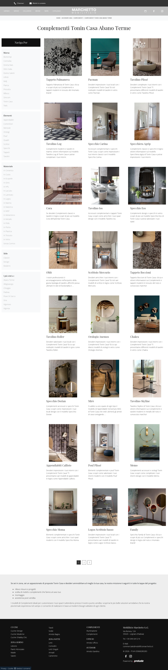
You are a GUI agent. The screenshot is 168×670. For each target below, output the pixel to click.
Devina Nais (8, 65)
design (6, 262)
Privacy (3, 668)
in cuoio (7, 174)
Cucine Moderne (17, 634)
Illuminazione (91, 631)
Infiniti (6, 77)
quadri (6, 140)
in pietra (7, 227)
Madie (13, 652)
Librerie (14, 646)
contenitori (8, 124)
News (46, 11)
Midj (5, 81)
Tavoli (51, 627)
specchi (7, 148)
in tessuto (8, 235)
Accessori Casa (67, 18)
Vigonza (7, 308)
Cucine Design (17, 631)
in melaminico (9, 215)
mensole (7, 128)
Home (58, 18)
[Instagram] (162, 11)
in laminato (8, 195)
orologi (6, 132)
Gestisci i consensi (23, 668)
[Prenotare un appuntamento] (145, 11)
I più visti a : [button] (9, 276)
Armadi (51, 652)
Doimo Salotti (9, 73)
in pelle (7, 223)
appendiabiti (9, 120)
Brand (37, 11)
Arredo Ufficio (92, 642)
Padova (6, 292)
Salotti (13, 656)
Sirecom (7, 97)
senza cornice (9, 243)
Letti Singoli (53, 649)
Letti (50, 642)
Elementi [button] (8, 115)
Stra (5, 300)
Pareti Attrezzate (17, 649)
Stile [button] (6, 253)
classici (7, 257)
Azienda (7, 11)
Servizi (16, 11)
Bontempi (8, 57)
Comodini (52, 646)
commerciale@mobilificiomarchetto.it (138, 646)
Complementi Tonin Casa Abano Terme (98, 18)
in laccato (8, 190)
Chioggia (7, 288)
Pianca (6, 85)
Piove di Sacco (9, 296)
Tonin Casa (8, 101)
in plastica (8, 231)
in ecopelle (8, 178)
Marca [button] (6, 52)
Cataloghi (57, 11)
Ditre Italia (8, 69)
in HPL (6, 186)
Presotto (7, 89)
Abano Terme (9, 280)
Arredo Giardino (92, 651)
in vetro (7, 239)
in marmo (7, 203)
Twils (5, 105)
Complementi (78, 18)
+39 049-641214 (133, 639)
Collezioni (27, 11)
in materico (8, 207)
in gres (7, 182)
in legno (7, 199)
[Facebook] (154, 11)
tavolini (6, 156)
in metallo (8, 219)
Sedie (51, 631)
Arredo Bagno (54, 634)
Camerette (53, 656)
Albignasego (8, 284)
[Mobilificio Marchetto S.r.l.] (84, 11)
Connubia (7, 61)
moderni (7, 266)
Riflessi (6, 93)
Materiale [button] (8, 166)
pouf (5, 136)
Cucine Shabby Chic (19, 637)
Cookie (10, 668)
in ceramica (8, 170)
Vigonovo (7, 304)
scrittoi (6, 144)
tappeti (7, 152)
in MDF (6, 211)
